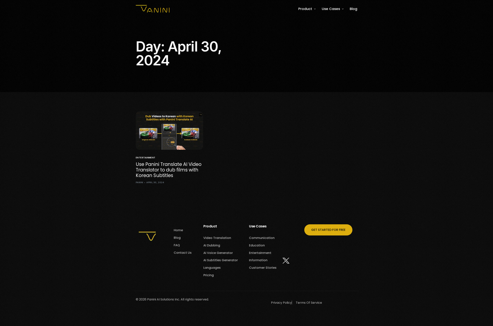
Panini (139, 182)
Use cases (258, 226)
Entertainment (145, 158)
